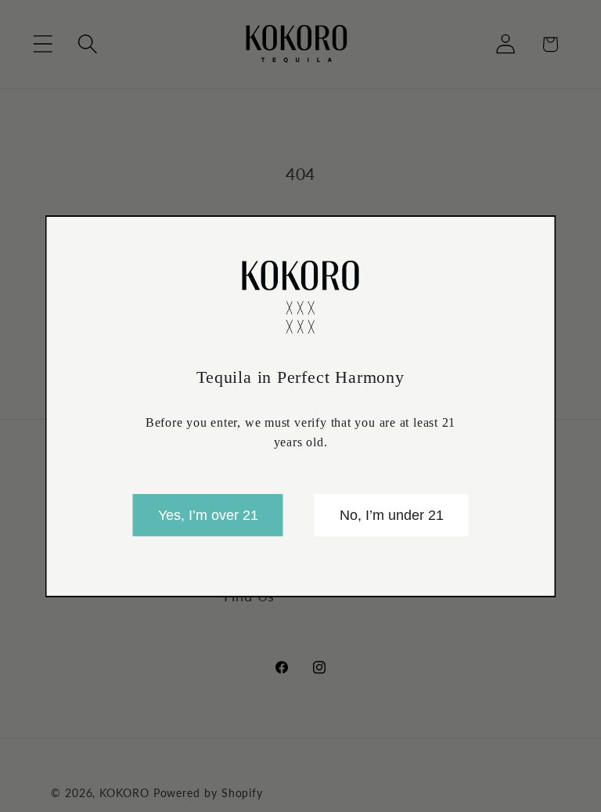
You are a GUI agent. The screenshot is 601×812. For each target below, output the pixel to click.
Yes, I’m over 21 (208, 515)
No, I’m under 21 (392, 515)
